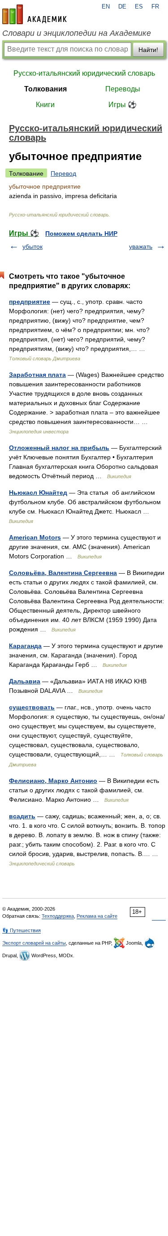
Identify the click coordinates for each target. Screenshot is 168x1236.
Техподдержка (58, 916)
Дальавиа (24, 681)
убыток (32, 246)
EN (106, 7)
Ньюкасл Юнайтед (38, 492)
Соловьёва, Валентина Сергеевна (63, 572)
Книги (45, 104)
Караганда (25, 645)
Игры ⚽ (122, 104)
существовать (32, 707)
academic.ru (34, 14)
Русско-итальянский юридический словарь (84, 73)
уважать (140, 246)
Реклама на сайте (97, 916)
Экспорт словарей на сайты (34, 943)
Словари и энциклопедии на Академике (76, 33)
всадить (22, 816)
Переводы (122, 89)
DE (122, 7)
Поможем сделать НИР (81, 233)
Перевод (63, 173)
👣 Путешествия (21, 930)
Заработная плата (37, 374)
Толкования (45, 89)
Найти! (148, 49)
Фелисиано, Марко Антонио (53, 780)
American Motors (35, 537)
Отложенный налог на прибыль (59, 447)
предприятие (29, 301)
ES (139, 7)
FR (155, 7)
